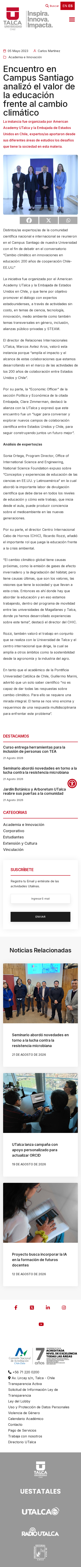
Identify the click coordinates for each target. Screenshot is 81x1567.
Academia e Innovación (25, 57)
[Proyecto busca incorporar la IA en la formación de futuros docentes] (40, 1213)
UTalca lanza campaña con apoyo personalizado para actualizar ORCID (35, 1149)
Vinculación (13, 849)
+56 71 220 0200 (25, 1372)
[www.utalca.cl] (28, 19)
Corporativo (13, 831)
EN (65, 6)
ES (70, 6)
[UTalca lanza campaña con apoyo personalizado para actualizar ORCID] (40, 1103)
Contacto (15, 1424)
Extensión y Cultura (20, 843)
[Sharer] (29, 220)
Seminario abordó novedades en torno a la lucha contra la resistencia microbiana (40, 770)
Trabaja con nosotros (25, 1436)
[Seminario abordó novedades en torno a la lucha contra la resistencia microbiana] (40, 993)
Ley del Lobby (19, 1401)
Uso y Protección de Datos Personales (38, 1407)
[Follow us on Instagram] (64, 1307)
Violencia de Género (24, 1413)
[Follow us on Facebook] (16, 1307)
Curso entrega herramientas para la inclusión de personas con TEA (34, 749)
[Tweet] (48, 220)
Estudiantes (13, 837)
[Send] (68, 220)
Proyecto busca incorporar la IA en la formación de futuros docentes (39, 1259)
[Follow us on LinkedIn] (48, 1307)
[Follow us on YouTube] (41, 1324)
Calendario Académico (25, 1419)
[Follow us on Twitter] (32, 1307)
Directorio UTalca (22, 1442)
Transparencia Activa (25, 1384)
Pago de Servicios (22, 1430)
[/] (40, 1469)
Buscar (54, 5)
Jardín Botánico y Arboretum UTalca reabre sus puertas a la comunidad (34, 791)
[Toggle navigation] (71, 18)
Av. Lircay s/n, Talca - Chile (33, 1378)
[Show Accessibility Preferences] (72, 783)
